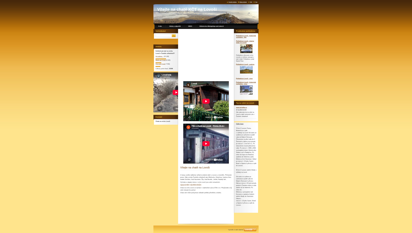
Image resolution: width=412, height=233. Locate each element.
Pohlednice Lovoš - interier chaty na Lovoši (245, 41)
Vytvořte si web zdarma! (235, 230)
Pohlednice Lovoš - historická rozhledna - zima (246, 83)
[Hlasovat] (161, 59)
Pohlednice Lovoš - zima (244, 78)
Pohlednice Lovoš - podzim (245, 64)
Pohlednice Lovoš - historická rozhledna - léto (246, 36)
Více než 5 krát (160, 64)
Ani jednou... (159, 56)
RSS (251, 2)
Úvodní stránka (233, 2)
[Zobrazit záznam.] (246, 53)
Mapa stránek (243, 2)
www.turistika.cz (241, 107)
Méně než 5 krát (161, 60)
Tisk (256, 2)
